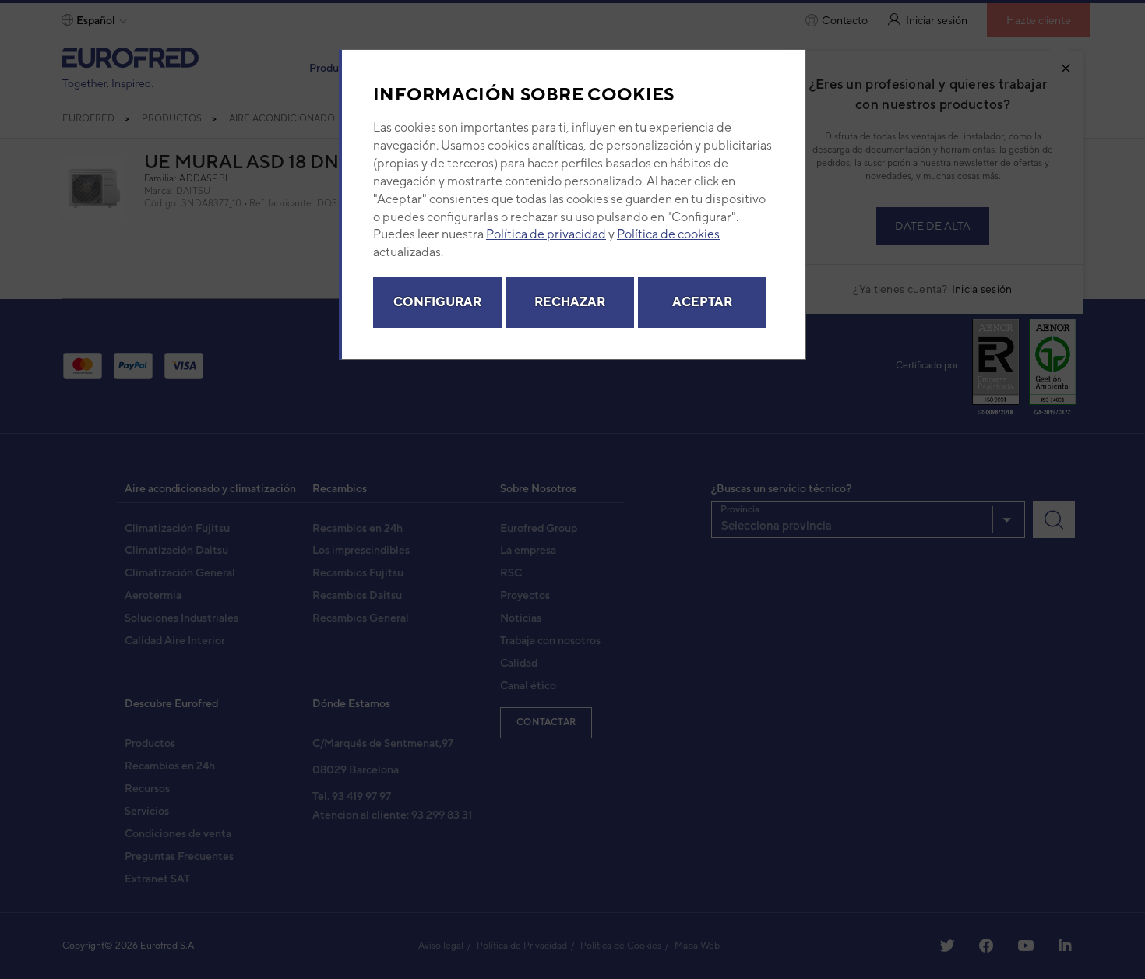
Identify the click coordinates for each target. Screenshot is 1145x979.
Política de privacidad (546, 234)
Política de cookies (668, 234)
